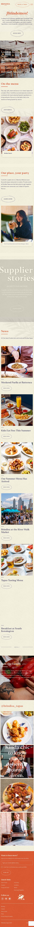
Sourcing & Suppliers (19, 890)
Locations (16, 885)
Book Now (17, 33)
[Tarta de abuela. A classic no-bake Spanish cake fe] (17, 829)
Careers (3, 885)
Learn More (8, 199)
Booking (3, 906)
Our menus (8, 110)
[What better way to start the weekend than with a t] (17, 727)
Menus (15, 887)
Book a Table (22, 4)
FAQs (2, 914)
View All (16, 647)
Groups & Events (5, 887)
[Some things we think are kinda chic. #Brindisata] (17, 761)
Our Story (16, 882)
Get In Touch (4, 882)
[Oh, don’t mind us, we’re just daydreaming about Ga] (17, 795)
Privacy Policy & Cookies (7, 916)
